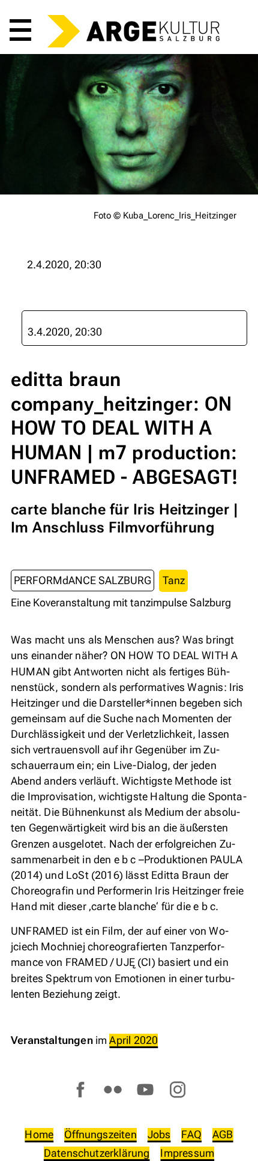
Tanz (174, 580)
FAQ (191, 1134)
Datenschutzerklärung (97, 1153)
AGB (222, 1134)
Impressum (187, 1153)
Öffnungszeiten (100, 1134)
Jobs (159, 1134)
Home (39, 1134)
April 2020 (133, 1040)
